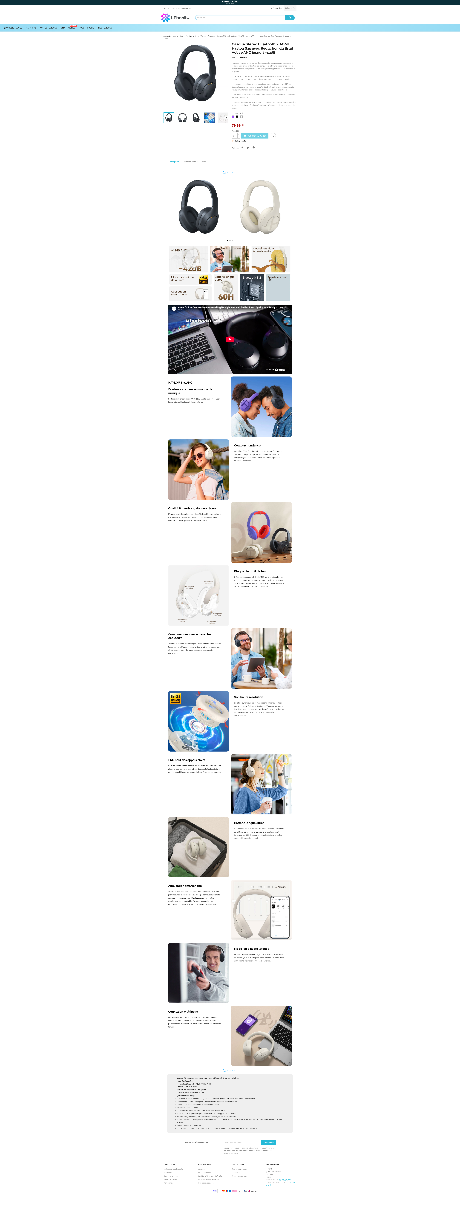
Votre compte (239, 1165)
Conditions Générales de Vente (210, 1176)
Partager (242, 147)
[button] (227, 240)
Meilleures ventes (170, 1179)
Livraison (201, 1169)
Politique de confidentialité (208, 1179)
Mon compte (168, 1183)
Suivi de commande (239, 1169)
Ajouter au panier (255, 136)
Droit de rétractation (205, 1183)
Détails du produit (190, 162)
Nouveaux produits (171, 1176)
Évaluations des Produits (173, 1169)
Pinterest (253, 147)
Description (174, 162)
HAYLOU (243, 57)
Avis (204, 162)
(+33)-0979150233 (183, 8)
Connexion (236, 1173)
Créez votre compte (239, 1176)
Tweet (247, 147)
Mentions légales (204, 1172)
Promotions (168, 1172)
